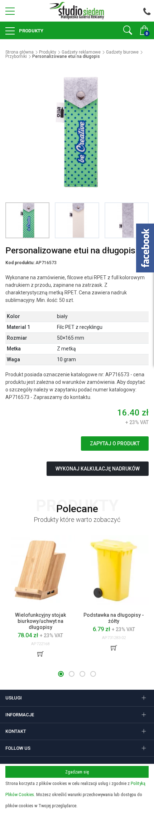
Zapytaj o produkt (115, 443)
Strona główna (19, 52)
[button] (61, 674)
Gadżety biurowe (122, 52)
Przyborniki (16, 56)
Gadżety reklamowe (81, 52)
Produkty (30, 30)
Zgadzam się (77, 772)
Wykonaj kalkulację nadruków (98, 469)
